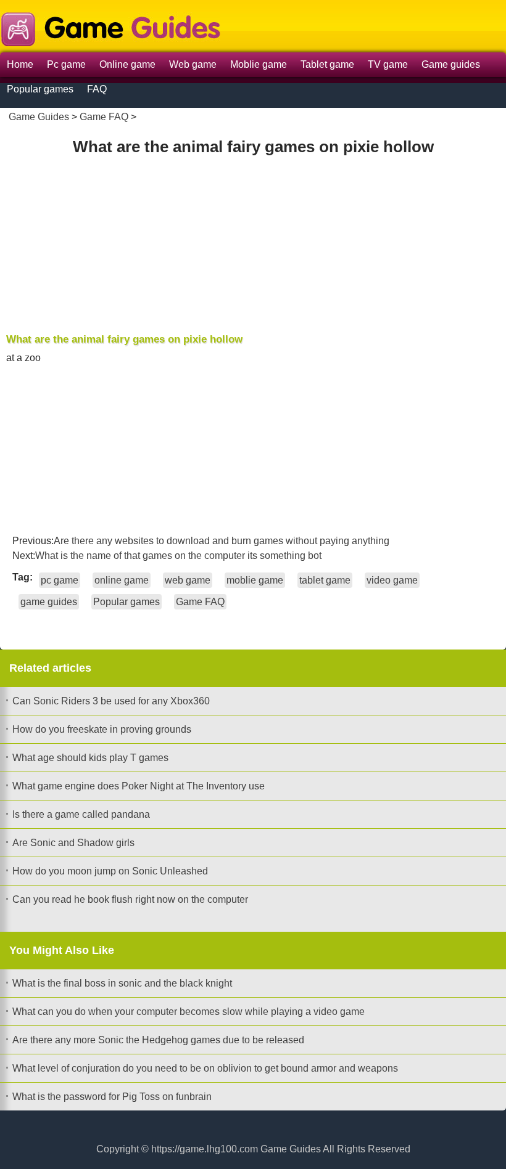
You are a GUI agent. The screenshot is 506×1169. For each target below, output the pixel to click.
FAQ (97, 89)
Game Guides (39, 117)
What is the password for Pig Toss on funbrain (112, 1096)
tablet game (324, 580)
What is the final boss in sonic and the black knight (122, 983)
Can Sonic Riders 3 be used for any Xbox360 (111, 701)
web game (187, 580)
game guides (48, 602)
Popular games (40, 89)
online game (121, 580)
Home (20, 64)
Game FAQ (104, 117)
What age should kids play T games (90, 757)
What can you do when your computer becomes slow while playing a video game (188, 1011)
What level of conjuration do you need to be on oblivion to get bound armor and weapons (205, 1068)
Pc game (66, 64)
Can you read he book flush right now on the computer (130, 899)
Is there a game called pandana (81, 814)
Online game (127, 64)
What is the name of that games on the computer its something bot (178, 555)
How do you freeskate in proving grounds (101, 729)
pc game (59, 580)
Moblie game (258, 64)
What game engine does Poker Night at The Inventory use (138, 786)
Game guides (450, 64)
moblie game (254, 580)
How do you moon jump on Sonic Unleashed (110, 871)
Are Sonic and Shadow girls (73, 842)
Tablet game (327, 64)
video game (392, 580)
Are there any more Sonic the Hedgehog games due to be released (158, 1040)
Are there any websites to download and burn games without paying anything (221, 541)
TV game (388, 64)
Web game (193, 64)
